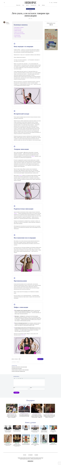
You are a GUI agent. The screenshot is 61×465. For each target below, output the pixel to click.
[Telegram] (52, 25)
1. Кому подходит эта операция (18, 27)
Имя (14, 387)
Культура (43, 5)
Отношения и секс (33, 5)
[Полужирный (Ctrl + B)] (14, 378)
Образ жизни (18, 5)
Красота (27, 5)
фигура (18, 361)
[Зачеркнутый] (18, 378)
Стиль (23, 5)
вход (51, 2)
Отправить (16, 392)
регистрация (55, 2)
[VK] (50, 25)
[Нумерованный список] (22, 378)
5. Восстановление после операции (19, 33)
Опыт (39, 5)
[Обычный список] (20, 378)
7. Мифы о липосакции (17, 36)
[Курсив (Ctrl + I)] (16, 378)
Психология (14, 413)
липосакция (13, 361)
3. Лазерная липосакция (17, 30)
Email (31, 387)
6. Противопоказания (17, 35)
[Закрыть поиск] (59, 2)
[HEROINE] (30, 3)
